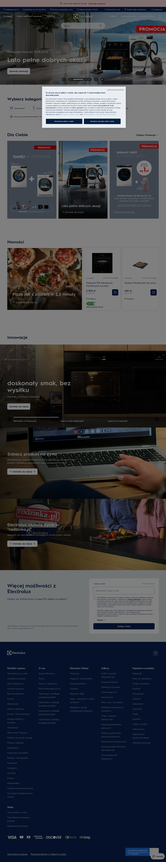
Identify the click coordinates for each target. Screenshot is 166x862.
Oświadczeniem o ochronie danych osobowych (99, 114)
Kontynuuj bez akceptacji (115, 89)
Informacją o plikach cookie (69, 114)
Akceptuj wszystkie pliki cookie (102, 121)
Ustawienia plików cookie (64, 121)
